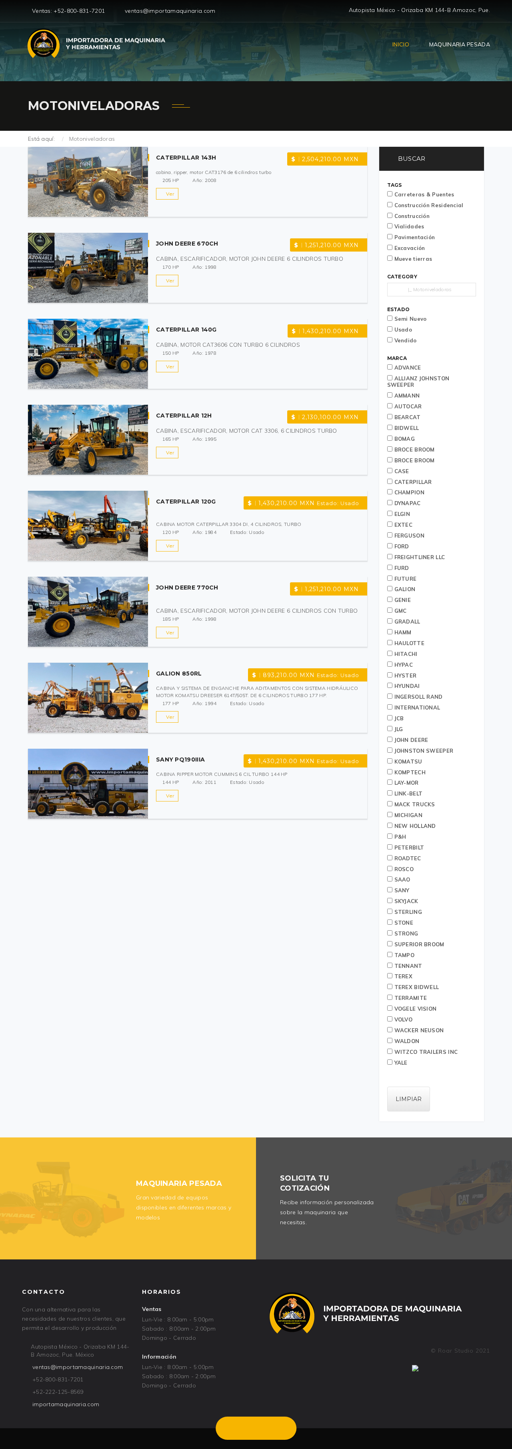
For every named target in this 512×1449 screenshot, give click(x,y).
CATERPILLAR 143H (186, 157)
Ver (170, 194)
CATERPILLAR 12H (184, 415)
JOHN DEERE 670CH (187, 243)
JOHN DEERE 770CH (187, 587)
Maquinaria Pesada (459, 44)
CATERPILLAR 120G (186, 501)
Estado (398, 309)
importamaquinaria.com (65, 1404)
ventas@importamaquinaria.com (77, 1367)
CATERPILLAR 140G (186, 329)
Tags (394, 185)
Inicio (400, 44)
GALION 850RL (179, 673)
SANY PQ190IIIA (180, 759)
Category (402, 276)
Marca (397, 358)
